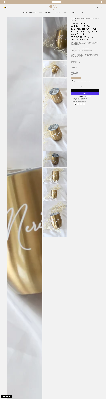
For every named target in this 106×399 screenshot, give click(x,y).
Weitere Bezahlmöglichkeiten (85, 96)
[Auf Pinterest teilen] (84, 104)
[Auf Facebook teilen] (78, 104)
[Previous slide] (4, 2)
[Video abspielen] (55, 39)
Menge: (72, 83)
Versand (78, 81)
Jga (77, 18)
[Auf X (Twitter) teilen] (81, 104)
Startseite (73, 18)
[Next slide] (101, 2)
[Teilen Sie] (75, 104)
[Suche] (95, 7)
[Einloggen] (97, 7)
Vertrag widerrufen (6, 396)
